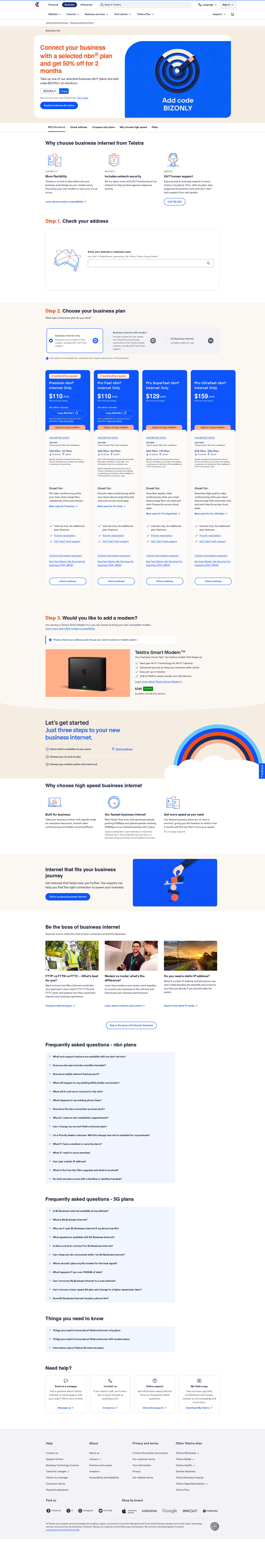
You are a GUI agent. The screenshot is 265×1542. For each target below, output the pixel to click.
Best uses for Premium (62, 506)
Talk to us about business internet (67, 896)
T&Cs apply (82, 97)
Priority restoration (64, 535)
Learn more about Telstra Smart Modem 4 (158, 681)
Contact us (109, 1407)
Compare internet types (58, 1005)
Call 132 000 (175, 201)
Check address (78, 127)
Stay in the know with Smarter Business (131, 1025)
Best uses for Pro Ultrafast (210, 513)
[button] (262, 771)
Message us (64, 1407)
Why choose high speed (133, 127)
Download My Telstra (197, 1407)
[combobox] (150, 263)
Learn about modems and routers (123, 1005)
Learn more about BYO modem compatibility (70, 628)
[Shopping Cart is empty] (232, 14)
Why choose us (56, 127)
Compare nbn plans (103, 127)
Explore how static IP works (179, 1005)
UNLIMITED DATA (59, 437)
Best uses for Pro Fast (110, 506)
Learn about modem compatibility (64, 201)
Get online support (153, 1407)
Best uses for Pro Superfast (161, 513)
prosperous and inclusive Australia (62, 1529)
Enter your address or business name (109, 251)
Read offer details (66, 421)
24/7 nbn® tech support (67, 541)
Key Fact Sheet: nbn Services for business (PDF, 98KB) (67, 563)
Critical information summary (65, 555)
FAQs (154, 127)
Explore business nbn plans (59, 105)
